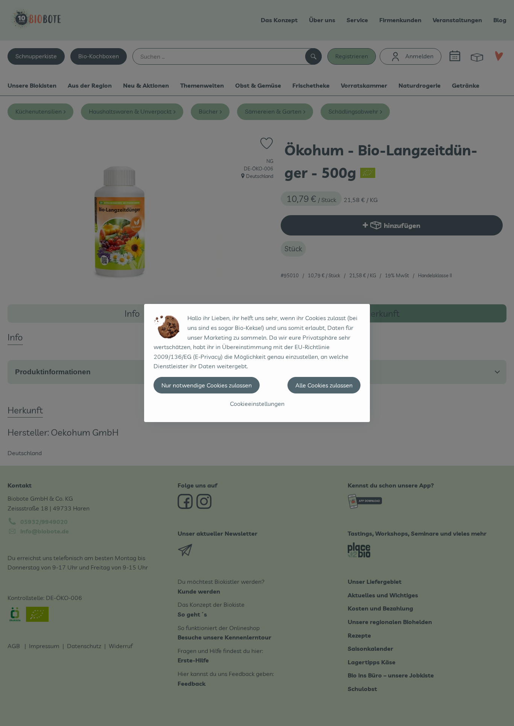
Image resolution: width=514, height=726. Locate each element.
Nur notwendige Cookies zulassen (206, 385)
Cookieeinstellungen (257, 403)
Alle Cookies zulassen (324, 385)
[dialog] (257, 363)
